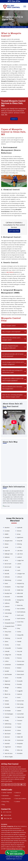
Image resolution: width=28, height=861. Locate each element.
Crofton (7, 661)
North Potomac (21, 618)
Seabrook (19, 694)
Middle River (20, 590)
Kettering (19, 544)
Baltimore (7, 557)
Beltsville (7, 570)
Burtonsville (8, 600)
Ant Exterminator (6, 798)
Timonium (19, 720)
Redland (19, 668)
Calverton (7, 606)
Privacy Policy (5, 801)
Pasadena (19, 648)
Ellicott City (7, 694)
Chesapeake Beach (9, 623)
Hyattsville (19, 527)
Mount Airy (20, 605)
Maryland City (20, 583)
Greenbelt (7, 743)
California (7, 603)
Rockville (19, 677)
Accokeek (7, 531)
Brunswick (7, 596)
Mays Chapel (20, 587)
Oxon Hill (19, 638)
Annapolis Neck (8, 540)
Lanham (19, 563)
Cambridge (7, 610)
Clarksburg (7, 638)
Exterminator (5, 795)
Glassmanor (8, 730)
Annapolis (7, 537)
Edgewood (7, 681)
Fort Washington (9, 714)
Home (2, 27)
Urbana (19, 730)
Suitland (19, 710)
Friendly (7, 720)
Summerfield (20, 714)
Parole (18, 645)
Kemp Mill (19, 540)
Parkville (19, 641)
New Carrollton (21, 608)
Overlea (19, 631)
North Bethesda (21, 612)
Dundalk (7, 671)
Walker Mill (20, 737)
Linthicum (19, 577)
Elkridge (7, 687)
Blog (3, 804)
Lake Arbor (20, 550)
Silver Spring (20, 704)
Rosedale (19, 684)
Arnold (6, 547)
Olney (18, 628)
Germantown (8, 727)
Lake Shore (20, 554)
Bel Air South (8, 567)
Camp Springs (8, 613)
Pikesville (19, 654)
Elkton (6, 691)
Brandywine (8, 587)
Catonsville (7, 619)
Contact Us (14, 119)
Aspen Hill (7, 550)
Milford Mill (20, 593)
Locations (17, 801)
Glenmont (7, 737)
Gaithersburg (8, 724)
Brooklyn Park (8, 593)
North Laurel (20, 615)
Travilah (19, 727)
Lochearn (19, 580)
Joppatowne (20, 537)
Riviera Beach (20, 674)
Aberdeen (7, 527)
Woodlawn (19, 753)
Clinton (6, 641)
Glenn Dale (8, 27)
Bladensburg (8, 580)
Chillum (6, 635)
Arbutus (7, 544)
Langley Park (20, 560)
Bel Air (6, 560)
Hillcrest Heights (9, 756)
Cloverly (7, 645)
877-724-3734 (16, 853)
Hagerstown (8, 747)
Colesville (7, 651)
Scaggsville (20, 691)
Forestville (7, 707)
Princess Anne (20, 661)
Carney (6, 616)
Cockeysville (8, 648)
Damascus (7, 668)
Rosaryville (19, 681)
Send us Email (7, 815)
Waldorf (19, 733)
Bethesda (7, 577)
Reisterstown (20, 671)
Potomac (19, 658)
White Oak (19, 750)
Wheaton (19, 747)
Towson (19, 724)
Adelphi (6, 534)
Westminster (20, 740)
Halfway (7, 750)
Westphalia (20, 743)
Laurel (18, 570)
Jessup (18, 534)
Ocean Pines (20, 622)
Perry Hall (19, 651)
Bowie (6, 583)
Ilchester (19, 531)
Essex (6, 697)
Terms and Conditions (20, 798)
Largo (18, 567)
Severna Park (20, 700)
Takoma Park (20, 717)
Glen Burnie (7, 733)
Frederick (7, 717)
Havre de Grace (8, 753)
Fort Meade (8, 710)
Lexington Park (21, 573)
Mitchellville (20, 596)
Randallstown (20, 664)
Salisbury (19, 687)
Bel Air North (8, 563)
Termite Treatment (7, 792)
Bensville (7, 573)
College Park (8, 654)
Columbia (7, 658)
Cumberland (8, 664)
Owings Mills (20, 635)
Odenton (19, 625)
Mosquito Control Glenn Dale (19, 27)
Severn (19, 697)
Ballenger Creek (9, 554)
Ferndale (7, 704)
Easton (6, 677)
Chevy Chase (8, 631)
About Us (17, 795)
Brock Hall (7, 590)
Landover (19, 557)
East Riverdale (8, 674)
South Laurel (20, 707)
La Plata (19, 547)
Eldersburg (7, 684)
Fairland (7, 700)
